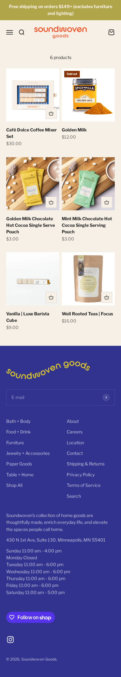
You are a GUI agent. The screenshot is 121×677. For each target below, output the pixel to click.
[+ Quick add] (51, 113)
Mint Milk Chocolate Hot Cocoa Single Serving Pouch (87, 225)
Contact (75, 453)
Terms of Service (84, 485)
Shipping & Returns (86, 463)
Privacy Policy (81, 474)
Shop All (14, 485)
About (73, 421)
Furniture (15, 442)
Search (74, 496)
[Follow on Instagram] (10, 639)
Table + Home (20, 474)
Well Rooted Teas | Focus (87, 313)
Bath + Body (18, 421)
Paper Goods (19, 463)
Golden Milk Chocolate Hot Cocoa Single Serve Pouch (30, 225)
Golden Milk (74, 129)
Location (75, 442)
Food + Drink (18, 431)
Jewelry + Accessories (28, 453)
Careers (75, 431)
